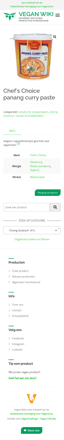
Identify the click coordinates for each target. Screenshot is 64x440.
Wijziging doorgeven (48, 192)
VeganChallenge (29, 418)
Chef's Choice (38, 155)
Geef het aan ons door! (22, 378)
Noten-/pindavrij (40, 166)
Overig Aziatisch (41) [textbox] (31, 230)
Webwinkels (37, 177)
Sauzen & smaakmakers (29, 115)
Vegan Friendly (48, 418)
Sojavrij (34, 170)
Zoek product (20, 271)
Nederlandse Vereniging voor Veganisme (31, 413)
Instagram (18, 344)
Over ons (17, 304)
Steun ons (33, 430)
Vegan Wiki (36, 14)
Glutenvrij (36, 162)
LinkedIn (17, 349)
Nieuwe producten (23, 276)
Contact (16, 310)
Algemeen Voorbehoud (26, 282)
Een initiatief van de (31, 4)
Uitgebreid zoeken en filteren (32, 239)
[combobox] (32, 230)
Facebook (18, 338)
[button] (55, 37)
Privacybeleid (20, 316)
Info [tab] (12, 130)
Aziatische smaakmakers (33, 112)
